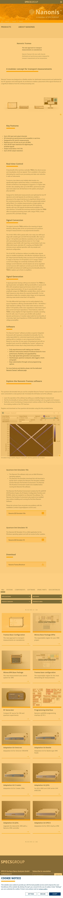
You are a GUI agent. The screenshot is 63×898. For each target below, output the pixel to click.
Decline (42, 894)
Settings (31, 894)
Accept (54, 894)
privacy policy (43, 889)
